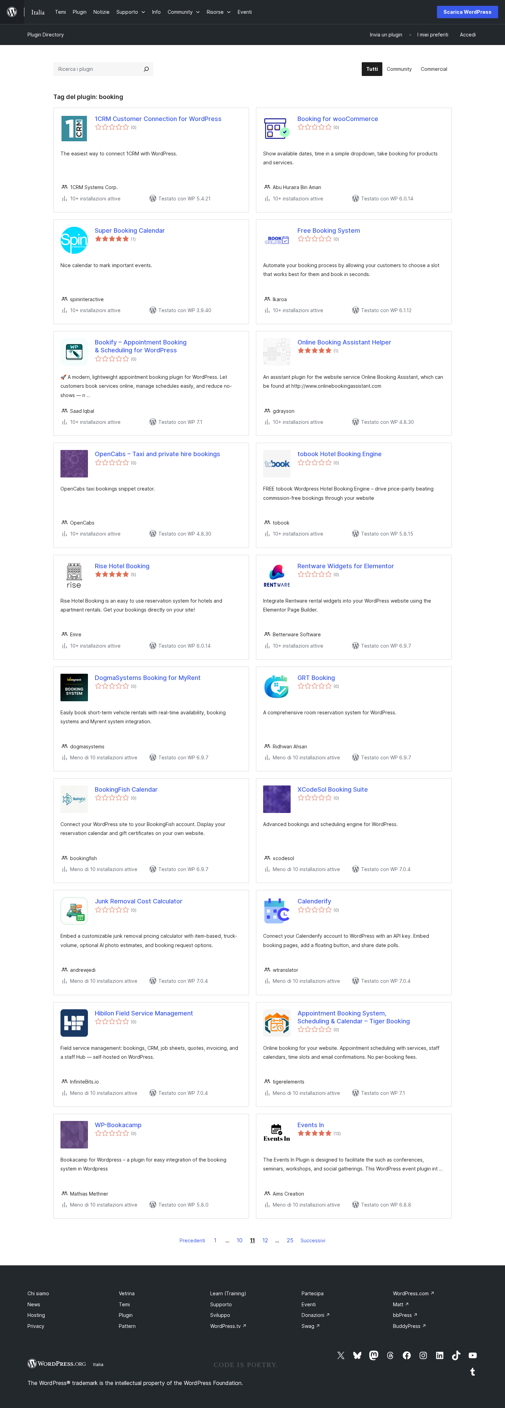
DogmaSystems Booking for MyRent (148, 677)
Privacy (35, 1326)
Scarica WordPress (468, 12)
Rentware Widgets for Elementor (346, 566)
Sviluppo (220, 1315)
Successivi (313, 1240)
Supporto (221, 1304)
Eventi (309, 1304)
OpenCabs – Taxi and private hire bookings (157, 454)
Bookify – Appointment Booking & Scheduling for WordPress (141, 346)
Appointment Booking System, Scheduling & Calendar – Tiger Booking (354, 1017)
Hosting (36, 1315)
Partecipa (313, 1293)
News (33, 1304)
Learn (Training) (228, 1293)
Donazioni (316, 1315)
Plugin (126, 1315)
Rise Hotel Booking (122, 566)
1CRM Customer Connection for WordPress (158, 118)
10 (240, 1240)
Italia (98, 1364)
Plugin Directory (45, 34)
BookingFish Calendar (126, 789)
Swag (311, 1326)
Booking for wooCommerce (338, 118)
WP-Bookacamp (118, 1125)
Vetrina (127, 1293)
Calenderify (314, 901)
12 (265, 1240)
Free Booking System (329, 230)
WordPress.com (414, 1293)
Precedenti (192, 1240)
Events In (311, 1125)
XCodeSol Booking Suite (333, 789)
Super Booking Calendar (130, 230)
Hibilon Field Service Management (144, 1013)
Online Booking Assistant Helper (344, 342)
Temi (124, 1304)
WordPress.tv (228, 1326)
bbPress (405, 1315)
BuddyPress (409, 1326)
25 (290, 1240)
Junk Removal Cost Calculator (138, 901)
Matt (401, 1304)
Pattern (127, 1326)
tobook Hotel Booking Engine (340, 454)
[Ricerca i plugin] (146, 69)
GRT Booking (316, 677)
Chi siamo (38, 1293)
